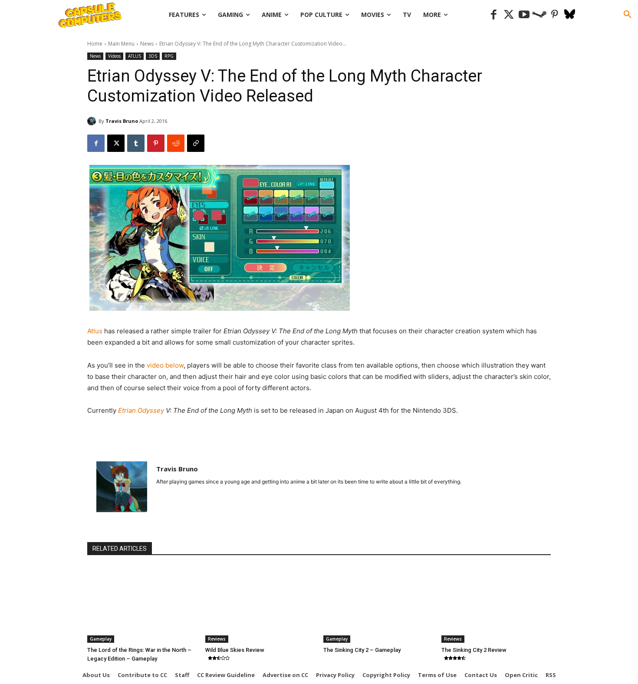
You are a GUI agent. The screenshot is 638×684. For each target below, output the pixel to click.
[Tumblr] (136, 143)
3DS (152, 56)
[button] (627, 14)
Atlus (95, 331)
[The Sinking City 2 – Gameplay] (378, 604)
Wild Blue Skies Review (234, 650)
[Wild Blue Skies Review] (260, 604)
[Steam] (539, 15)
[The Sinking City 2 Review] (496, 604)
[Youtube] (524, 15)
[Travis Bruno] (93, 121)
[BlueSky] (569, 15)
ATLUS (134, 56)
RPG (169, 56)
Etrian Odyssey (142, 410)
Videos (114, 56)
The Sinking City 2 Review (473, 650)
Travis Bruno (121, 121)
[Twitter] (508, 15)
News (147, 43)
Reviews (217, 639)
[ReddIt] (175, 143)
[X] (116, 143)
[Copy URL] (195, 143)
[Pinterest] (554, 15)
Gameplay (101, 639)
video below (165, 365)
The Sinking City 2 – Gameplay (362, 650)
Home (94, 43)
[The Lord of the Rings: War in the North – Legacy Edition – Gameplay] (142, 604)
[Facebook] (493, 15)
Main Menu (121, 43)
